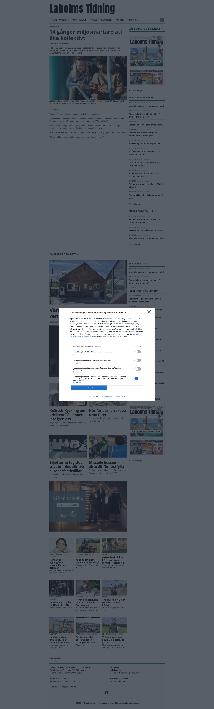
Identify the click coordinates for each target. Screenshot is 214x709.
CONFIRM (89, 388)
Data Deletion (93, 396)
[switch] (137, 351)
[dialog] (107, 354)
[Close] (149, 312)
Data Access (107, 396)
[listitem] (107, 346)
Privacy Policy (121, 396)
